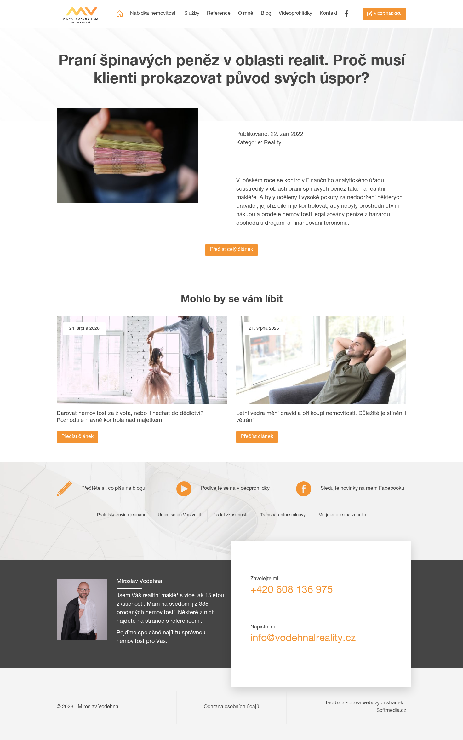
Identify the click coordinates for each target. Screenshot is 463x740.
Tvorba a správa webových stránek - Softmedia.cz (365, 707)
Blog (266, 13)
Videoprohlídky (295, 13)
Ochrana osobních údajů (231, 707)
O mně (245, 13)
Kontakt (328, 13)
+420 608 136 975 (291, 591)
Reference (219, 13)
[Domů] (120, 14)
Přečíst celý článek (231, 249)
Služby (191, 13)
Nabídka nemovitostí (153, 13)
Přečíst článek (77, 437)
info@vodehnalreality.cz (303, 639)
